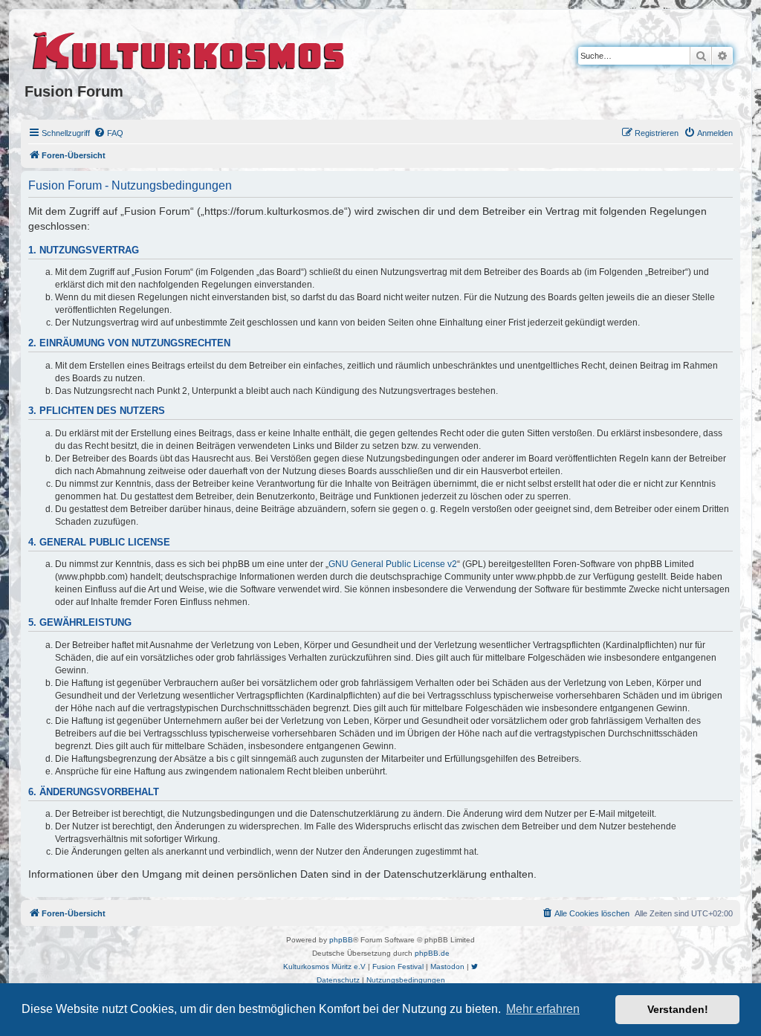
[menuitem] (108, 133)
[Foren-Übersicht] (189, 48)
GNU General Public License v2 (392, 564)
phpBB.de (432, 953)
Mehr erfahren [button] (543, 1009)
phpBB (341, 940)
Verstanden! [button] (677, 1009)
